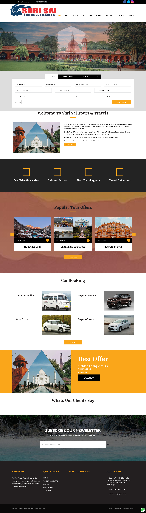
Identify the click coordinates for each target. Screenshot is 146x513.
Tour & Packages (50, 481)
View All (73, 257)
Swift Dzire (21, 319)
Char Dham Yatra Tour (73, 246)
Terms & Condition (114, 509)
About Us (47, 491)
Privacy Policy (128, 509)
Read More (70, 145)
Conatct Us (48, 487)
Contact (130, 16)
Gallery (121, 16)
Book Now (121, 102)
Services (109, 16)
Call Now (89, 378)
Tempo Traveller (24, 295)
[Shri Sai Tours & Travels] (33, 6)
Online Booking (95, 16)
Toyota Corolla (86, 319)
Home (59, 16)
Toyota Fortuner (87, 295)
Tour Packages (78, 16)
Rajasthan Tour (113, 246)
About (66, 16)
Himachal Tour (32, 246)
